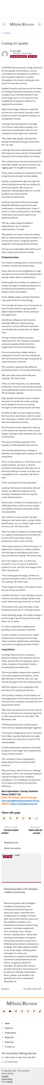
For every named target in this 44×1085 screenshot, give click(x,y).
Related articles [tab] (11, 842)
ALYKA (10, 1081)
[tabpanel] (22, 922)
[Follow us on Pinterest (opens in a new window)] (34, 1011)
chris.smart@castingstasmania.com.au (20, 800)
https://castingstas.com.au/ (24, 803)
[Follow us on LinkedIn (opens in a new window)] (4, 1011)
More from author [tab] (12, 848)
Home (7, 33)
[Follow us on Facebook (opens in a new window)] (16, 1011)
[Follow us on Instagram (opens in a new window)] (22, 1011)
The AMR (17, 51)
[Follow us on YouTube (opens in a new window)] (10, 1011)
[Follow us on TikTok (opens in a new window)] (40, 1011)
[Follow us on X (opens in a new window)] (28, 1011)
